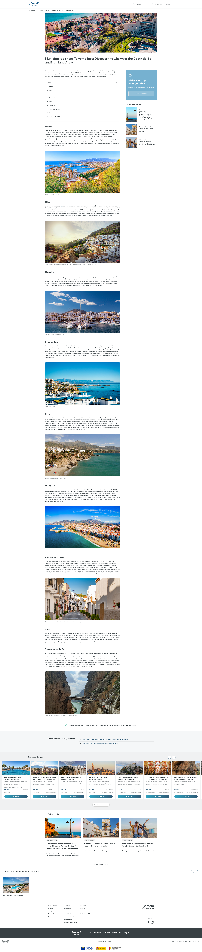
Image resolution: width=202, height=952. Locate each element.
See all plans (99, 864)
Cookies (190, 941)
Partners (82, 911)
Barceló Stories (68, 914)
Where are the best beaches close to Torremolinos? (100, 743)
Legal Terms (196, 941)
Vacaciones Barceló (69, 916)
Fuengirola (48, 490)
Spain (53, 10)
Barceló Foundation (69, 911)
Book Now (16, 796)
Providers (50, 916)
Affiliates (82, 908)
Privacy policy (183, 941)
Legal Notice (175, 941)
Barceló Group (67, 908)
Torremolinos (60, 10)
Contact (50, 908)
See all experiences (141, 93)
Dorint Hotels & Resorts (87, 914)
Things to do (69, 10)
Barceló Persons (68, 919)
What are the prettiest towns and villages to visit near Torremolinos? (106, 739)
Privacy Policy (51, 911)
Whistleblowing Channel (70, 922)
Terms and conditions (54, 914)
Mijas (61, 206)
